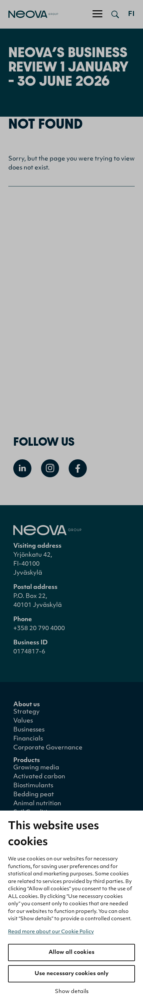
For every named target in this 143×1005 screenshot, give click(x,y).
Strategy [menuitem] (26, 712)
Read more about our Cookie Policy (51, 932)
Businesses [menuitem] (29, 730)
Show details (71, 991)
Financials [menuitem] (28, 739)
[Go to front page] (29, 14)
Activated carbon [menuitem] (39, 777)
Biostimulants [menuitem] (33, 786)
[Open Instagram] (50, 468)
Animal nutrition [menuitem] (37, 804)
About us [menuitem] (26, 705)
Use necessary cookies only (71, 973)
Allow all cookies (71, 952)
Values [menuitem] (23, 721)
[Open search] (115, 14)
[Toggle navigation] (97, 14)
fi (131, 14)
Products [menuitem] (26, 761)
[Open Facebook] (78, 468)
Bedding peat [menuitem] (33, 795)
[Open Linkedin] (22, 468)
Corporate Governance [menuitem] (47, 748)
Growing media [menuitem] (36, 768)
